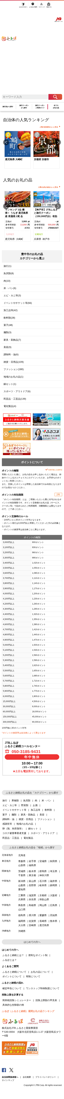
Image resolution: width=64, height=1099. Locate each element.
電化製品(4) (10, 406)
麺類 (14, 814)
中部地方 (6, 881)
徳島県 (21, 915)
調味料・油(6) (11, 354)
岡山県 (43, 905)
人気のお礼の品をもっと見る (48, 187)
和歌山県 (44, 899)
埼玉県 (53, 871)
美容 (42, 814)
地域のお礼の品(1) (13, 376)
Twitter (11, 1070)
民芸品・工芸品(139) (15, 398)
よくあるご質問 (33, 6)
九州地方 (10, 234)
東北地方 (6, 861)
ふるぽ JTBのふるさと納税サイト (11, 49)
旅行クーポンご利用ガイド (40, 106)
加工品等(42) (11, 310)
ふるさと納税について (14, 971)
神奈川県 (44, 875)
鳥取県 (21, 905)
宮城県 (43, 861)
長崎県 (43, 921)
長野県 (32, 885)
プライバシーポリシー (45, 1077)
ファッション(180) (14, 369)
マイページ (41, 6)
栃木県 (32, 871)
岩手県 (32, 861)
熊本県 (53, 921)
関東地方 (6, 871)
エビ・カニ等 (9, 805)
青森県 (21, 861)
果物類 (15, 800)
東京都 (32, 875)
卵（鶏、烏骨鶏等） (13, 828)
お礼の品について (40, 971)
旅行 (4, 800)
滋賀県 (32, 895)
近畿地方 (39, 234)
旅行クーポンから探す (24, 106)
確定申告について (12, 988)
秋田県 (53, 861)
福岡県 (21, 921)
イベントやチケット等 (14, 809)
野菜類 (24, 805)
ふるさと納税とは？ (13, 955)
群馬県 (43, 871)
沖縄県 (21, 931)
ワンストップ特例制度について (42, 988)
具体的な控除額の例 (13, 1004)
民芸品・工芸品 (10, 838)
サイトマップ (8, 1080)
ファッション (45, 819)
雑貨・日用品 (26, 819)
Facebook (4, 1070)
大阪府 (53, 895)
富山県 (32, 881)
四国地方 (6, 915)
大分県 (21, 925)
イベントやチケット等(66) (18, 303)
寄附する (49, 6)
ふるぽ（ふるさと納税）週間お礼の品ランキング (28, 1011)
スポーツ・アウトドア (43, 833)
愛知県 (21, 889)
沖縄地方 (6, 931)
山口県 (21, 909)
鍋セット (33, 828)
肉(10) (7, 280)
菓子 (4, 814)
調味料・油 (8, 819)
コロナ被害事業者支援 (14, 833)
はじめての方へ (23, 6)
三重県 (21, 895)
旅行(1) (7, 266)
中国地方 (6, 905)
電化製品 (28, 838)
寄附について (33, 976)
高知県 (53, 915)
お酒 (35, 805)
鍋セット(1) (10, 384)
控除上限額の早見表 (46, 1000)
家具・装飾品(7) (12, 339)
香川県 (32, 915)
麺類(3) (7, 332)
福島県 (32, 865)
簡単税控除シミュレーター (16, 1000)
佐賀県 (32, 921)
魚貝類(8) (9, 273)
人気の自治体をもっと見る (49, 127)
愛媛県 (43, 915)
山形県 (21, 865)
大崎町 (19, 239)
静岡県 (53, 885)
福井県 (53, 881)
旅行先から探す (8, 106)
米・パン (46, 800)
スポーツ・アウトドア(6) (17, 391)
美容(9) (7, 347)
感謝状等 (7, 823)
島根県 (32, 905)
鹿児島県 (10, 239)
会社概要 (27, 1077)
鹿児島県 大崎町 (14, 159)
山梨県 (21, 885)
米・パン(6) (10, 288)
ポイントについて (12, 976)
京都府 (43, 895)
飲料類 (48, 809)
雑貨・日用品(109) (14, 362)
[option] (17, 150)
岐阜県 (43, 885)
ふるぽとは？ (9, 960)
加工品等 (35, 809)
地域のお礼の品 (24, 823)
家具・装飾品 (28, 814)
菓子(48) (8, 325)
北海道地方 (7, 855)
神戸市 (46, 239)
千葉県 (21, 875)
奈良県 (32, 899)
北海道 (21, 855)
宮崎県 (32, 925)
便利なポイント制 (37, 955)
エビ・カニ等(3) (12, 295)
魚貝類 (26, 800)
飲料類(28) (9, 317)
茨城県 (21, 871)
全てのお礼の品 (56, 106)
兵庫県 (37, 239)
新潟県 (21, 881)
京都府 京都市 (41, 159)
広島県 (53, 905)
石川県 (43, 881)
